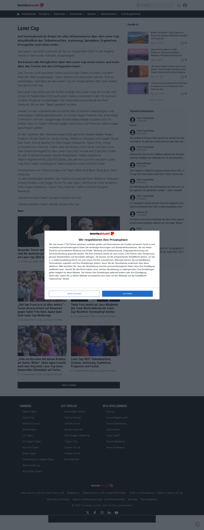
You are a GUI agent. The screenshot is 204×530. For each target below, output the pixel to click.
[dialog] (102, 265)
